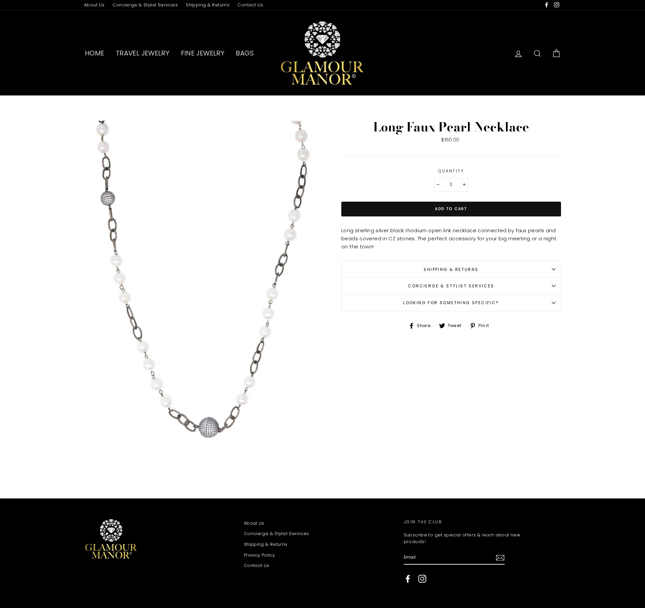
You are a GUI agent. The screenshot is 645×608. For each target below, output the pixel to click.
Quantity (451, 171)
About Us (94, 5)
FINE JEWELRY (203, 53)
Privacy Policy (259, 555)
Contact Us (250, 5)
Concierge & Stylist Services (145, 5)
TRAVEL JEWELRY (142, 53)
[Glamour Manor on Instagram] (422, 579)
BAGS (245, 53)
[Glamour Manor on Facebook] (408, 579)
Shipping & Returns (207, 5)
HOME (94, 53)
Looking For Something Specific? (451, 303)
